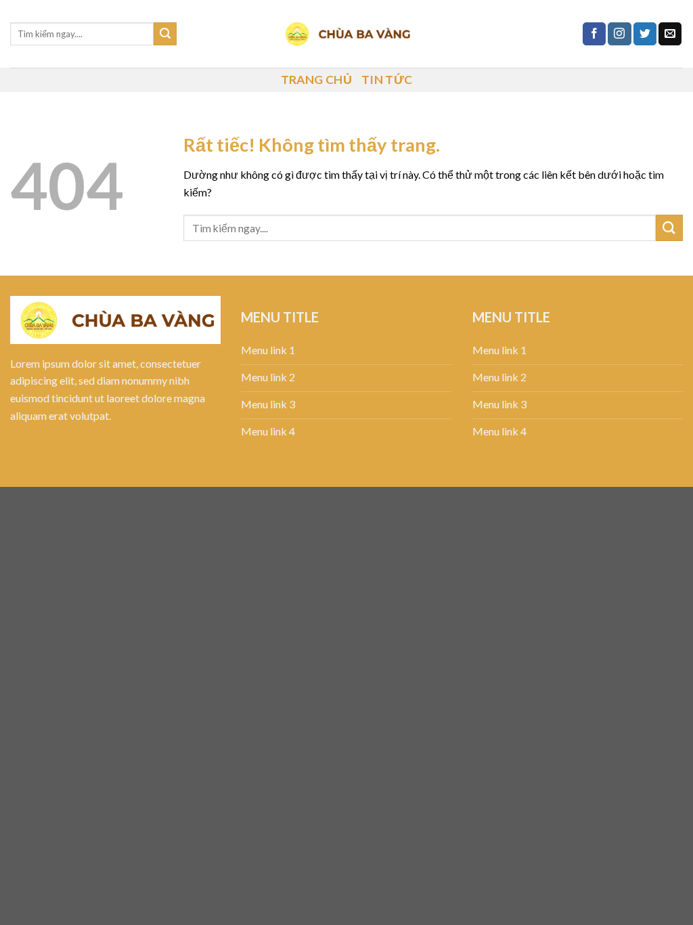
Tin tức (386, 79)
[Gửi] (165, 33)
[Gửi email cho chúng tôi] (669, 33)
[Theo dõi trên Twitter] (644, 33)
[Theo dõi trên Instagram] (619, 33)
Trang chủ (316, 79)
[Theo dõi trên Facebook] (594, 33)
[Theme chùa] (346, 33)
